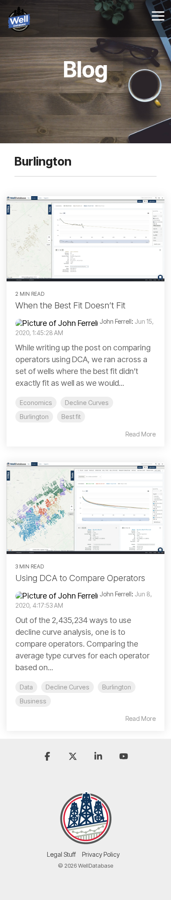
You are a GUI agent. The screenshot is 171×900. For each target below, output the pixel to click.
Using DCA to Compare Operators (80, 578)
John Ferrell (116, 321)
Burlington (34, 416)
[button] (158, 15)
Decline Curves (87, 402)
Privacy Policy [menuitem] (101, 854)
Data (26, 687)
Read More (140, 434)
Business (33, 701)
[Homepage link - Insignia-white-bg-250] (85, 840)
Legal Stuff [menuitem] (61, 854)
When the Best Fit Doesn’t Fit (70, 305)
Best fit (71, 416)
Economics (36, 402)
